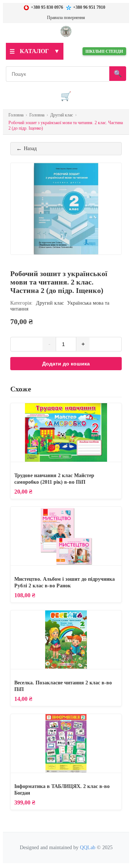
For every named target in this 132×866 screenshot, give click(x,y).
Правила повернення (66, 17)
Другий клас (49, 303)
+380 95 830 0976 (47, 7)
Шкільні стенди (104, 51)
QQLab (87, 847)
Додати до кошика (66, 364)
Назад (26, 148)
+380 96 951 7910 (89, 7)
